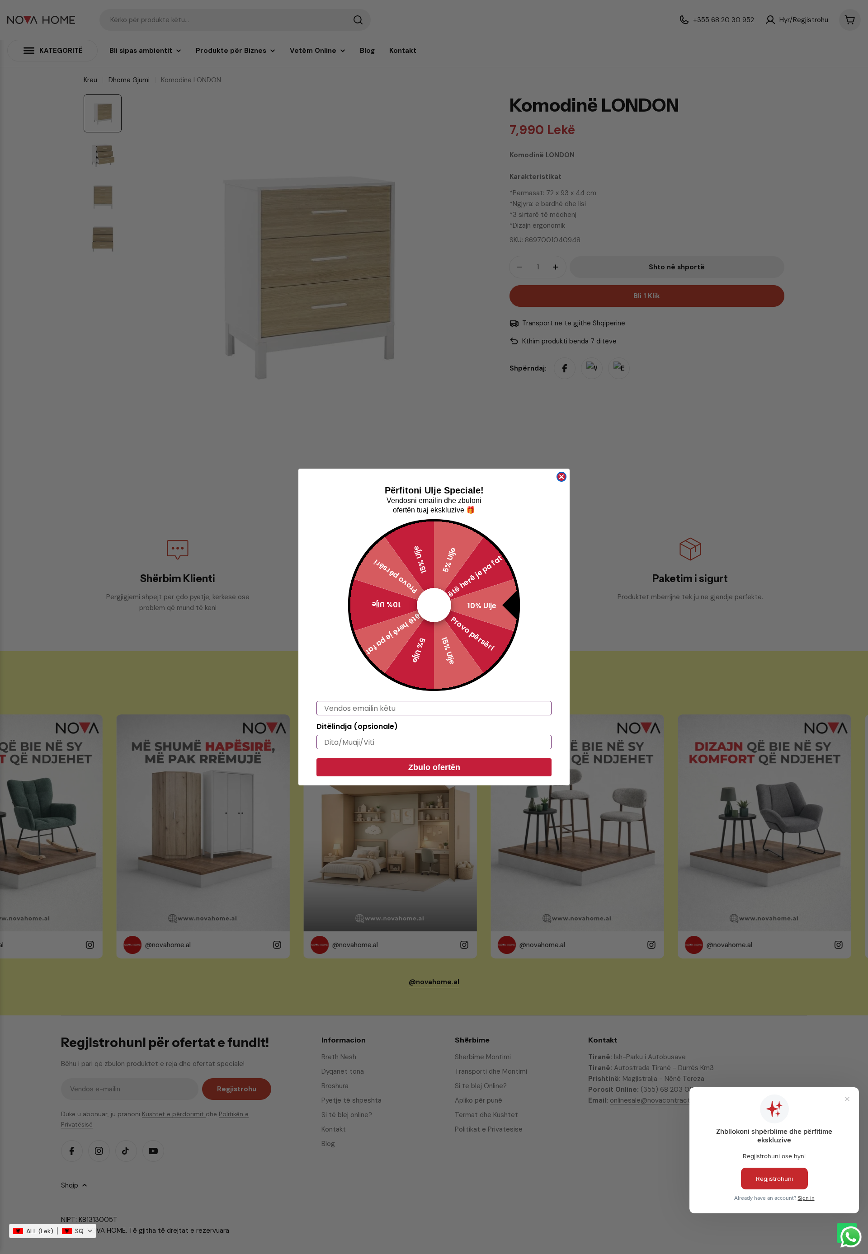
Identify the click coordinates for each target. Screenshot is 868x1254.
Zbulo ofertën (434, 767)
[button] (52, 1231)
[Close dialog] (561, 476)
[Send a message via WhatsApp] (851, 1237)
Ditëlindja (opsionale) (357, 726)
